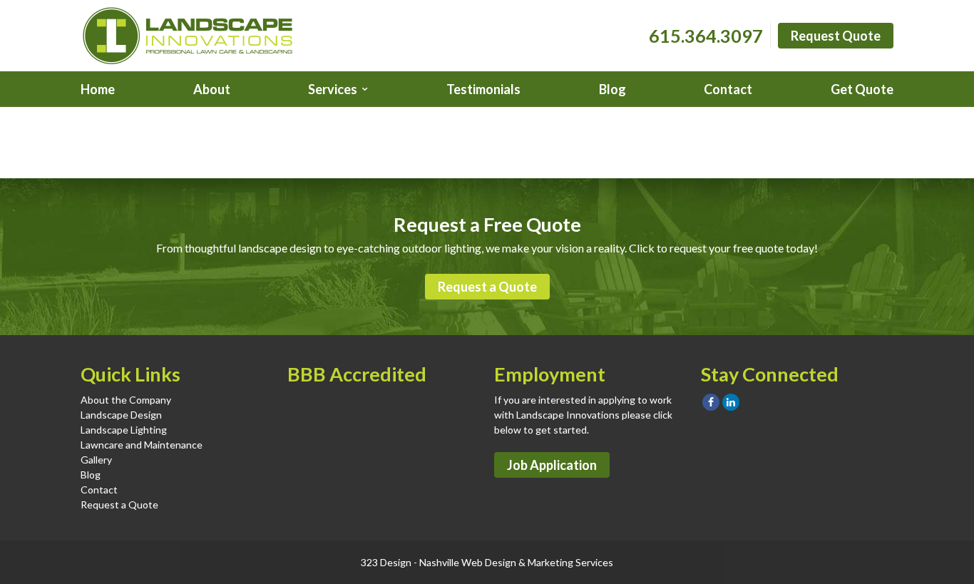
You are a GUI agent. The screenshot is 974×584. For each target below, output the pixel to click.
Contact (728, 89)
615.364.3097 (706, 35)
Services (332, 89)
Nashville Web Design (467, 562)
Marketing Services (570, 562)
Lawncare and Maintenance (142, 445)
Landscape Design (121, 415)
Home (98, 89)
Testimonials (483, 89)
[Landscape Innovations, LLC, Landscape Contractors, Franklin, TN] (358, 424)
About (211, 89)
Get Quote (862, 89)
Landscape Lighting (124, 430)
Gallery (96, 460)
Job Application (552, 465)
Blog (612, 89)
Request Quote (836, 35)
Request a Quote (487, 286)
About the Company (126, 400)
